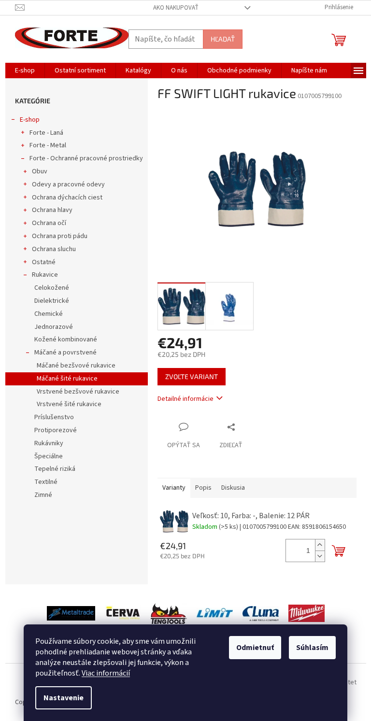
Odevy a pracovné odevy (68, 184)
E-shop (30, 120)
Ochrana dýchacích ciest (67, 197)
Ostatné (44, 262)
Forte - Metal (47, 145)
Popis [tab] (203, 488)
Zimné (43, 495)
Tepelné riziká (54, 469)
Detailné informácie (185, 399)
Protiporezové (55, 430)
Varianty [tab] (174, 488)
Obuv (39, 171)
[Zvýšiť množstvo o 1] (320, 545)
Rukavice (45, 275)
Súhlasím (312, 647)
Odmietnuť (255, 647)
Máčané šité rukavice (67, 378)
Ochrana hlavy (52, 210)
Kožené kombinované (65, 339)
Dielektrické (51, 301)
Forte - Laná (46, 133)
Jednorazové (53, 327)
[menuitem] (24, 70)
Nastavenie (63, 698)
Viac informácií (106, 673)
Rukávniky (48, 443)
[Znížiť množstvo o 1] (320, 556)
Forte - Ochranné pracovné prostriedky (86, 158)
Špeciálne (48, 456)
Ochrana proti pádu (59, 236)
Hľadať (223, 39)
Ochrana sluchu (54, 249)
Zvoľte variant (191, 376)
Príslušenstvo (54, 417)
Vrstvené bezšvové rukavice (78, 391)
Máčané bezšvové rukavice (76, 365)
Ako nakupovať (176, 7)
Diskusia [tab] (233, 488)
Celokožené (51, 288)
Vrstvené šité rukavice (69, 404)
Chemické (48, 314)
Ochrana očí (49, 223)
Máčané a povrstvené (65, 352)
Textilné (45, 482)
